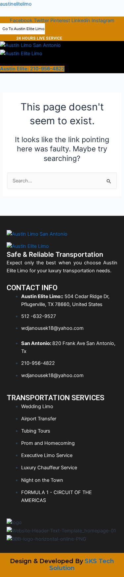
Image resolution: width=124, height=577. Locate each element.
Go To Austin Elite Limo (23, 28)
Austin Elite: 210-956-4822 (32, 69)
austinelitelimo (16, 4)
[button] (21, 61)
